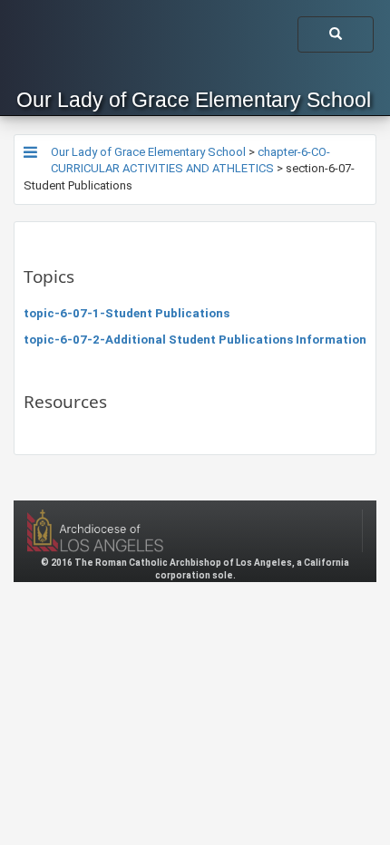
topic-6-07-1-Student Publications (126, 313)
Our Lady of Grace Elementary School (193, 100)
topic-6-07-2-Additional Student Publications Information (195, 339)
